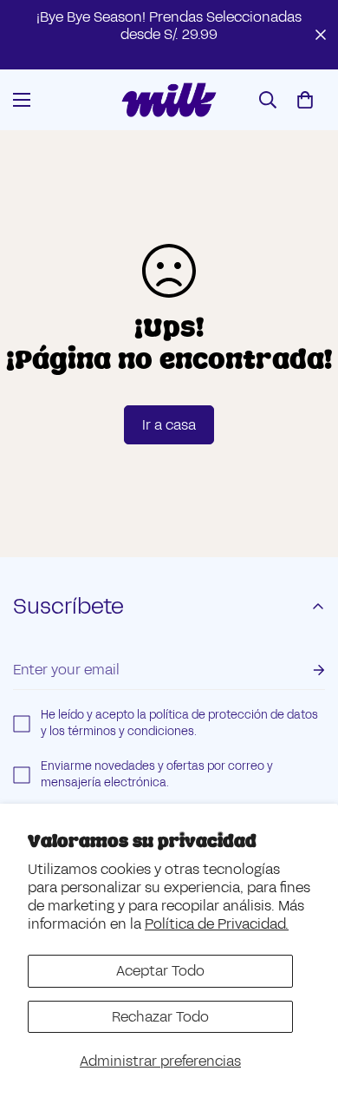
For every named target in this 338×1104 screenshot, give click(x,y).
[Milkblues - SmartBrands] (169, 99)
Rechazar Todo (160, 1017)
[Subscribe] (305, 670)
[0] (305, 100)
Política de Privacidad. (217, 924)
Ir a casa (169, 425)
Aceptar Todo (160, 971)
